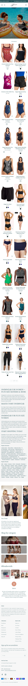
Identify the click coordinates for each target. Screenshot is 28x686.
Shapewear (3, 632)
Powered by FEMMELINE (13, 682)
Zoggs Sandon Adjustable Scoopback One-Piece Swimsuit (20, 149)
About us (17, 623)
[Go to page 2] (16, 381)
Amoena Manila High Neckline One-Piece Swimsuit (20, 289)
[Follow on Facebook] (2, 674)
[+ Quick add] (12, 60)
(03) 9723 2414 (7, 668)
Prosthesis (3, 623)
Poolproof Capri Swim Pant (8, 372)
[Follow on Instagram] (5, 674)
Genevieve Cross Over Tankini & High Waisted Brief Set (7, 289)
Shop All (3, 636)
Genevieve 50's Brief (7, 259)
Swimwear (3, 630)
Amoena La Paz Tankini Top (7, 91)
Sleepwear (3, 627)
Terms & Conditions (19, 634)
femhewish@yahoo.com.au (10, 670)
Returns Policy (18, 641)
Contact (17, 627)
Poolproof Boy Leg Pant (7, 344)
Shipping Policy (18, 639)
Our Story (17, 625)
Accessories (3, 634)
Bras (2, 625)
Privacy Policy (18, 636)
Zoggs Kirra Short (7, 204)
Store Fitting (17, 630)
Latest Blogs (18, 632)
